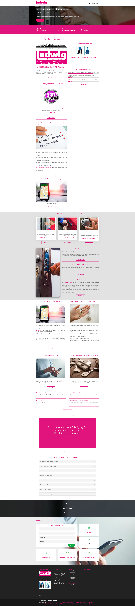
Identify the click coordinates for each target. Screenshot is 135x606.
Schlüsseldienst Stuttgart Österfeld (54, 602)
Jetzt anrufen (40, 20)
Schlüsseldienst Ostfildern (80, 602)
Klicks (67, 437)
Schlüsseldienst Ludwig (67, 282)
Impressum (50, 600)
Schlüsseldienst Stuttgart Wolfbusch (84, 604)
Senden (71, 545)
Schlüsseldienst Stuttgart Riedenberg (67, 602)
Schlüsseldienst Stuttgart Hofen (72, 603)
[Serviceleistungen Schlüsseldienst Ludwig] (51, 149)
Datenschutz (55, 600)
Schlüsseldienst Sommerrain (51, 203)
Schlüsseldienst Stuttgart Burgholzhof (45, 604)
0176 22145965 (72, 271)
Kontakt (71, 575)
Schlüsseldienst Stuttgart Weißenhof (71, 604)
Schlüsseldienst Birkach (90, 603)
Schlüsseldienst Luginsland (49, 603)
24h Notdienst (72, 572)
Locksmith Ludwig (82, 603)
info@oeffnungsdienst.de (89, 545)
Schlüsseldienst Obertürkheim (60, 603)
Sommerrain (73, 578)
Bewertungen (72, 574)
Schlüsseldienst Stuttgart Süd (58, 604)
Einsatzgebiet (72, 577)
